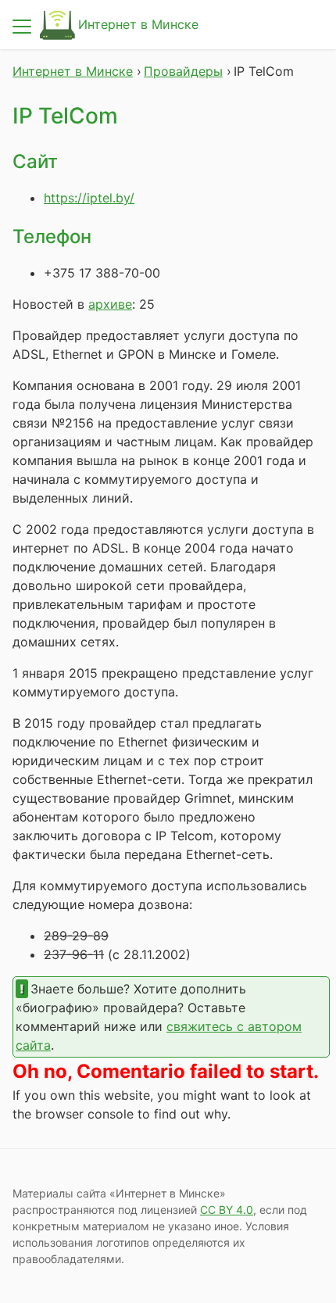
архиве (110, 304)
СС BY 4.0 (226, 1209)
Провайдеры (183, 71)
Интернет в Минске (138, 24)
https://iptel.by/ (89, 198)
